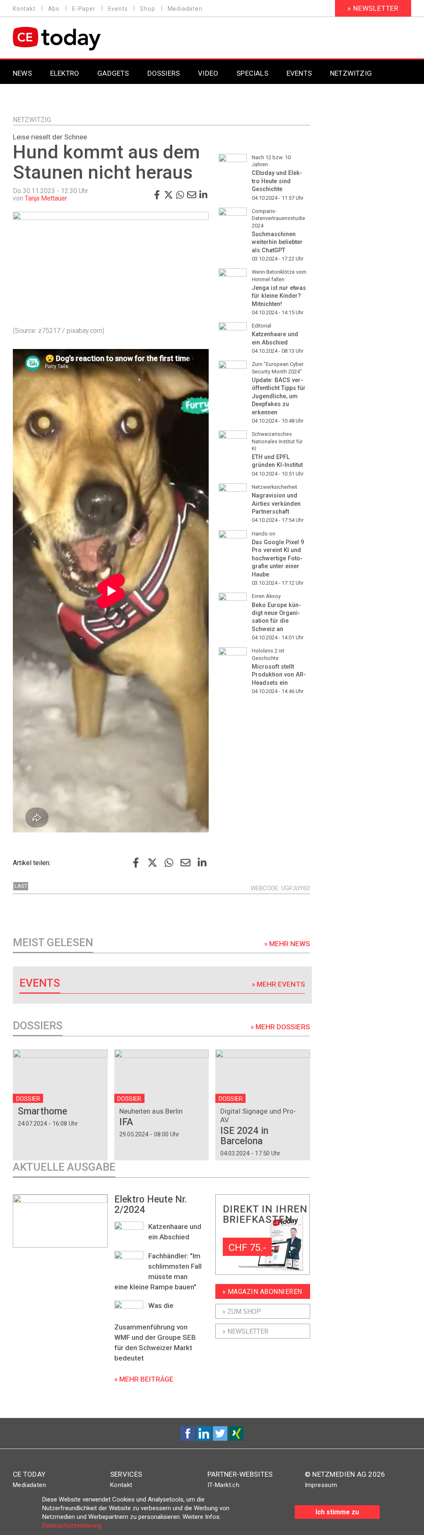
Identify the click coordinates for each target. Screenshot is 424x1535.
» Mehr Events (278, 984)
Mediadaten (185, 8)
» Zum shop (241, 1311)
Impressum (321, 1485)
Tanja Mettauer (46, 198)
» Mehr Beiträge (143, 1379)
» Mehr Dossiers (280, 1027)
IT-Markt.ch (223, 1485)
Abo (54, 8)
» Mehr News (287, 944)
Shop (147, 8)
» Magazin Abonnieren (262, 1292)
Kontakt (24, 8)
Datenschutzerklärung (71, 1525)
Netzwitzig (32, 120)
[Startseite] (78, 38)
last (20, 886)
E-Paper (84, 8)
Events (118, 8)
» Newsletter (373, 8)
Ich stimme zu (337, 1512)
